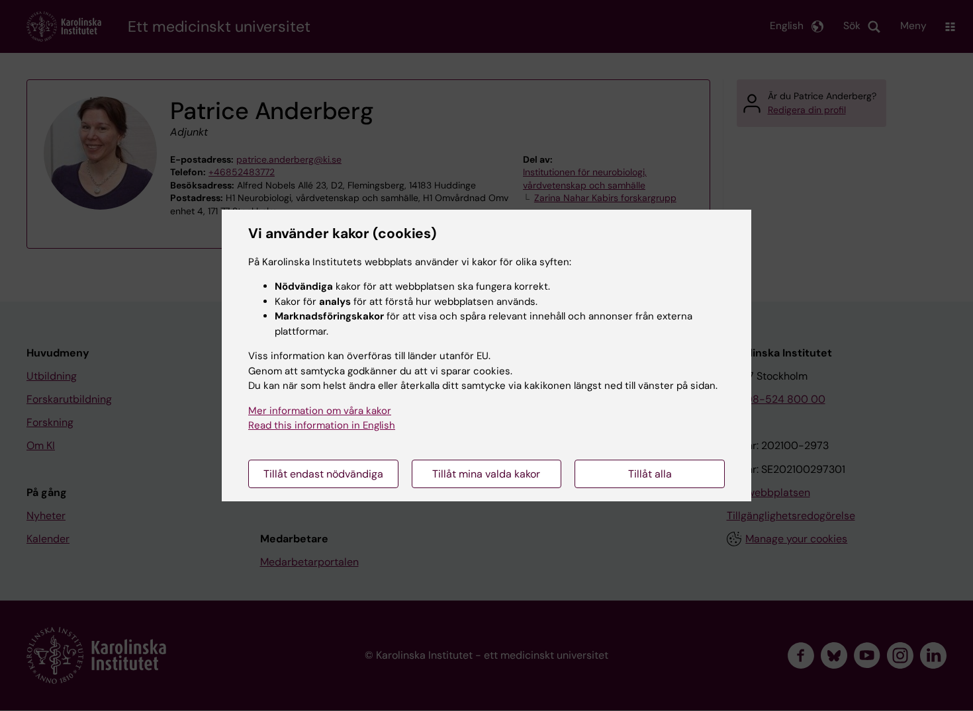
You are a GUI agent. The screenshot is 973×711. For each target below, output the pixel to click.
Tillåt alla (650, 474)
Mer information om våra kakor (319, 410)
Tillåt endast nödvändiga (323, 474)
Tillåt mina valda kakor (486, 474)
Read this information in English (321, 425)
